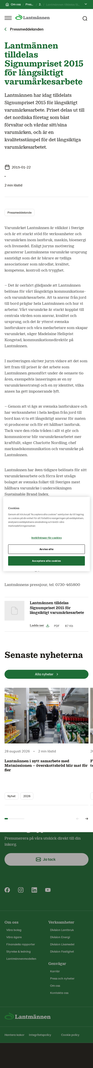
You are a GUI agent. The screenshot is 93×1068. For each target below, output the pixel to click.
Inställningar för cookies (46, 537)
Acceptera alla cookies (46, 560)
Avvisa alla (46, 549)
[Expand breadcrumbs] (86, 4)
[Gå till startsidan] (32, 17)
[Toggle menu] (8, 17)
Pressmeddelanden (27, 29)
